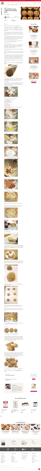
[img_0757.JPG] (11, 282)
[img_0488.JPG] (11, 189)
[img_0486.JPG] (11, 76)
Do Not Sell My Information (18, 467)
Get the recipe (33, 82)
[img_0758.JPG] (11, 303)
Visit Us (36, 0)
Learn (16, 2)
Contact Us (33, 462)
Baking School (20, 2)
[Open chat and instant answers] (39, 469)
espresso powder (7, 79)
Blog (4, 7)
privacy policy (14, 444)
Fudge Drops (16, 27)
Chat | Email (35, 391)
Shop (8, 2)
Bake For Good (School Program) (35, 460)
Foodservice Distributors (24, 457)
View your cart (39, 2)
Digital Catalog (2, 455)
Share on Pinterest (13, 20)
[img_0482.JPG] (11, 143)
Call (31, 391)
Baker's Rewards (39, 0)
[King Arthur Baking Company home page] (2, 3)
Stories (16, 4)
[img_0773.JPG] (11, 367)
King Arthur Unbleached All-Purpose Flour (14, 157)
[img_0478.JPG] (11, 96)
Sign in (38, 2)
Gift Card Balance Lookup (3, 460)
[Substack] (25, 444)
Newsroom (33, 461)
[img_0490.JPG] (11, 217)
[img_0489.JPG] (11, 201)
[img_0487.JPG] (11, 176)
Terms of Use (14, 467)
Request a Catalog (3, 456)
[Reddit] (24, 444)
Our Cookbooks (12, 460)
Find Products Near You (34, 456)
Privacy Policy (10, 467)
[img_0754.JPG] (11, 259)
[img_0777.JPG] (11, 334)
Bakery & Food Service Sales (24, 455)
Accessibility (7, 467)
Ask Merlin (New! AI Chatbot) (14, 461)
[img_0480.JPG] (11, 118)
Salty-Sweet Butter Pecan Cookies (18, 29)
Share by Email (12, 20)
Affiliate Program (2, 462)
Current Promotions (3, 457)
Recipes (12, 2)
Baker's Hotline (12, 457)
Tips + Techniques (13, 4)
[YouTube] (23, 444)
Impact (26, 2)
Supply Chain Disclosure (3, 467)
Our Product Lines (34, 455)
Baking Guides (12, 456)
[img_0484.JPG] (11, 156)
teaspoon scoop (12, 247)
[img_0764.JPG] (11, 321)
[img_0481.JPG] (11, 131)
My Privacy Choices (22, 467)
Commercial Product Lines (24, 456)
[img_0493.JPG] (11, 244)
